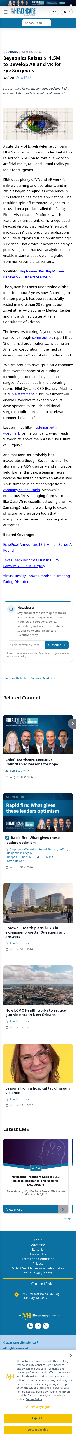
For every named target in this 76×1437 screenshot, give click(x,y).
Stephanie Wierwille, (23, 849)
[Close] (71, 1355)
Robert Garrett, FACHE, (53, 849)
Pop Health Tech (15, 678)
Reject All (38, 1418)
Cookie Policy (34, 1399)
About (38, 1240)
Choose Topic (33, 23)
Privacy (38, 1263)
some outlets (42, 337)
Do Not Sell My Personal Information (38, 1268)
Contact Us (38, 1254)
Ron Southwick (19, 770)
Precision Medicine (42, 678)
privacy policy (18, 656)
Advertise (38, 1245)
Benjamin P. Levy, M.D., (22, 853)
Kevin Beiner (15, 861)
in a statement (22, 394)
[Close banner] (71, 5)
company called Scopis (21, 489)
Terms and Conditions (38, 1259)
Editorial (38, 1249)
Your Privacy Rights (38, 1273)
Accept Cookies (38, 1429)
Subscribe (54, 645)
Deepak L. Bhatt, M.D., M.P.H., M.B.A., (31, 857)
